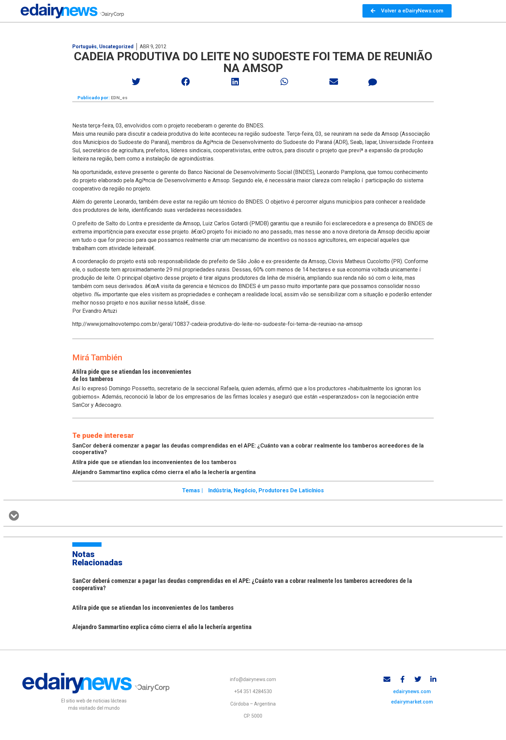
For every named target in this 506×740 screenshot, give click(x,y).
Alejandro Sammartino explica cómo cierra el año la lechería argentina (164, 472)
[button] (136, 81)
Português (84, 46)
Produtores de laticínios (291, 490)
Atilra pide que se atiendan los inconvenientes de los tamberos (154, 462)
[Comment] (372, 82)
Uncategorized (116, 46)
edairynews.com (412, 691)
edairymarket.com (412, 702)
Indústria (219, 490)
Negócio (245, 490)
